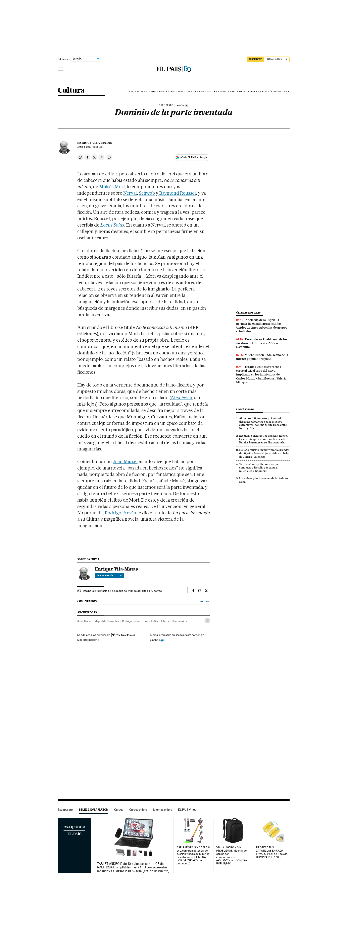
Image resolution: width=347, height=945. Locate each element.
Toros (251, 91)
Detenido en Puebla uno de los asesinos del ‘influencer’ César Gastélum (261, 343)
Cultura (71, 90)
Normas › (204, 601)
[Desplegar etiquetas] (207, 620)
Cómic (223, 91)
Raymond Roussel (177, 193)
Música (141, 91)
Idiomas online (162, 809)
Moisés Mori (112, 186)
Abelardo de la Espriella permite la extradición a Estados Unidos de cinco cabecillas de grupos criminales (261, 325)
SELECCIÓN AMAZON (93, 809)
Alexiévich (181, 397)
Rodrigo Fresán (120, 513)
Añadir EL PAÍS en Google (193, 157)
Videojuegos (237, 91)
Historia (193, 91)
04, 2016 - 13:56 (90, 147)
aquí (161, 639)
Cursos (118, 809)
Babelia (262, 91)
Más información (87, 639)
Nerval (130, 193)
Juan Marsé (125, 461)
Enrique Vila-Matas (94, 143)
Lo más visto (245, 409)
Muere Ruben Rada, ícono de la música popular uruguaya (262, 357)
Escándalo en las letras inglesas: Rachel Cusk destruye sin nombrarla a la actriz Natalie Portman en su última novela (263, 439)
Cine (131, 91)
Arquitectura (209, 91)
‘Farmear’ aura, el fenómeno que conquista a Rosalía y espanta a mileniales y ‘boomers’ (259, 467)
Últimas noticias (279, 91)
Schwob (147, 193)
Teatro (152, 91)
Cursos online (138, 809)
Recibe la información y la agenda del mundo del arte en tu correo (122, 590)
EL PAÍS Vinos (187, 809)
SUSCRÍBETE (255, 59)
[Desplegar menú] (61, 69)
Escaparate (65, 809)
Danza (181, 91)
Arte (172, 91)
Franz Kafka (151, 621)
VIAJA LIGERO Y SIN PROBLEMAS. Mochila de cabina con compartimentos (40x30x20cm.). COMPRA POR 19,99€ (231, 855)
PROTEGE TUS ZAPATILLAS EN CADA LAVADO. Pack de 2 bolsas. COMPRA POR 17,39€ (272, 852)
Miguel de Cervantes (107, 621)
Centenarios (179, 621)
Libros (163, 91)
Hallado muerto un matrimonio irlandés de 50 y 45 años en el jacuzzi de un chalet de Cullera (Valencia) (264, 453)
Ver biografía (105, 575)
